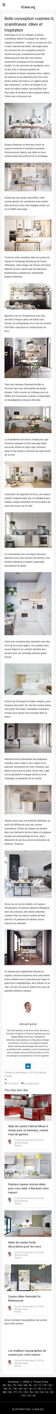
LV (44, 1388)
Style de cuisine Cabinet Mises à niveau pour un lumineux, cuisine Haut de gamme (28, 1130)
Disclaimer (13, 1381)
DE (50, 1385)
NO (10, 1392)
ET (35, 1385)
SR (36, 1392)
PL (20, 1392)
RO (26, 1392)
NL (30, 1385)
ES (52, 1392)
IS (25, 1388)
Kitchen (17, 1145)
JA (30, 1388)
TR (28, 1395)
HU (20, 1388)
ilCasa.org (28, 7)
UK (34, 1395)
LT (49, 1388)
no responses (31, 1083)
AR (4, 1385)
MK (4, 1392)
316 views (12, 1083)
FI (40, 1385)
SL (47, 1392)
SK (41, 1392)
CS (14, 1385)
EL (10, 1388)
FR (45, 1385)
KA (5, 1388)
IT (35, 1388)
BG (9, 1385)
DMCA (26, 1381)
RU (31, 1392)
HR (20, 1385)
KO (39, 1388)
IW (15, 1388)
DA (25, 1385)
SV (23, 1395)
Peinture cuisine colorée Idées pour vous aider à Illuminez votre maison (28, 1188)
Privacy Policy (40, 1381)
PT (15, 1392)
